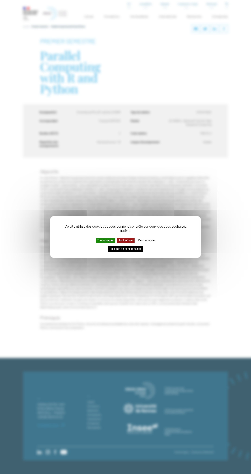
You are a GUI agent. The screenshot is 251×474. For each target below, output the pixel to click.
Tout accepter (105, 240)
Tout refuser (126, 240)
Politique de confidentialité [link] (125, 248)
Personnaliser (146, 240)
